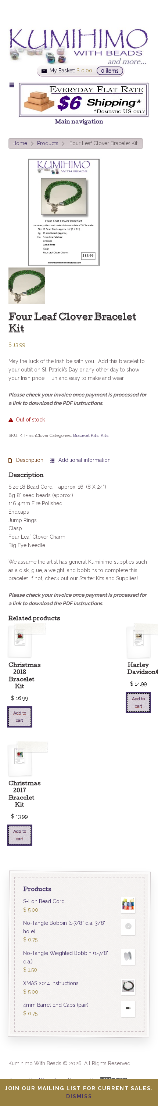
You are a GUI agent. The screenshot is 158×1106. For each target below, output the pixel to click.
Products (47, 143)
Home (19, 143)
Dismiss (79, 1096)
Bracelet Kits (85, 435)
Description (29, 460)
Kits (104, 435)
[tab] (25, 460)
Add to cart (19, 716)
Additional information (84, 460)
